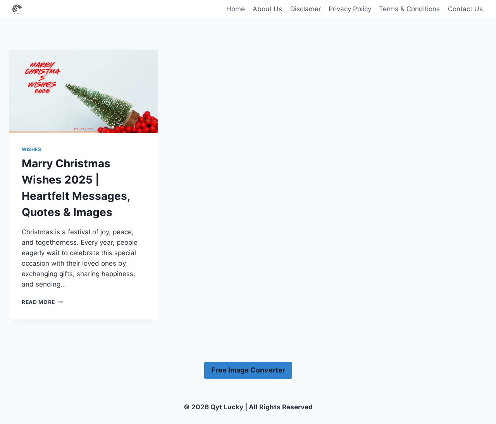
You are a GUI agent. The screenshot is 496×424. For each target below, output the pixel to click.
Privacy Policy (350, 9)
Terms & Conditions (409, 9)
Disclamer (305, 9)
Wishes (31, 149)
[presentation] (83, 91)
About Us (267, 9)
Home (235, 9)
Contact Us (465, 9)
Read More (42, 302)
